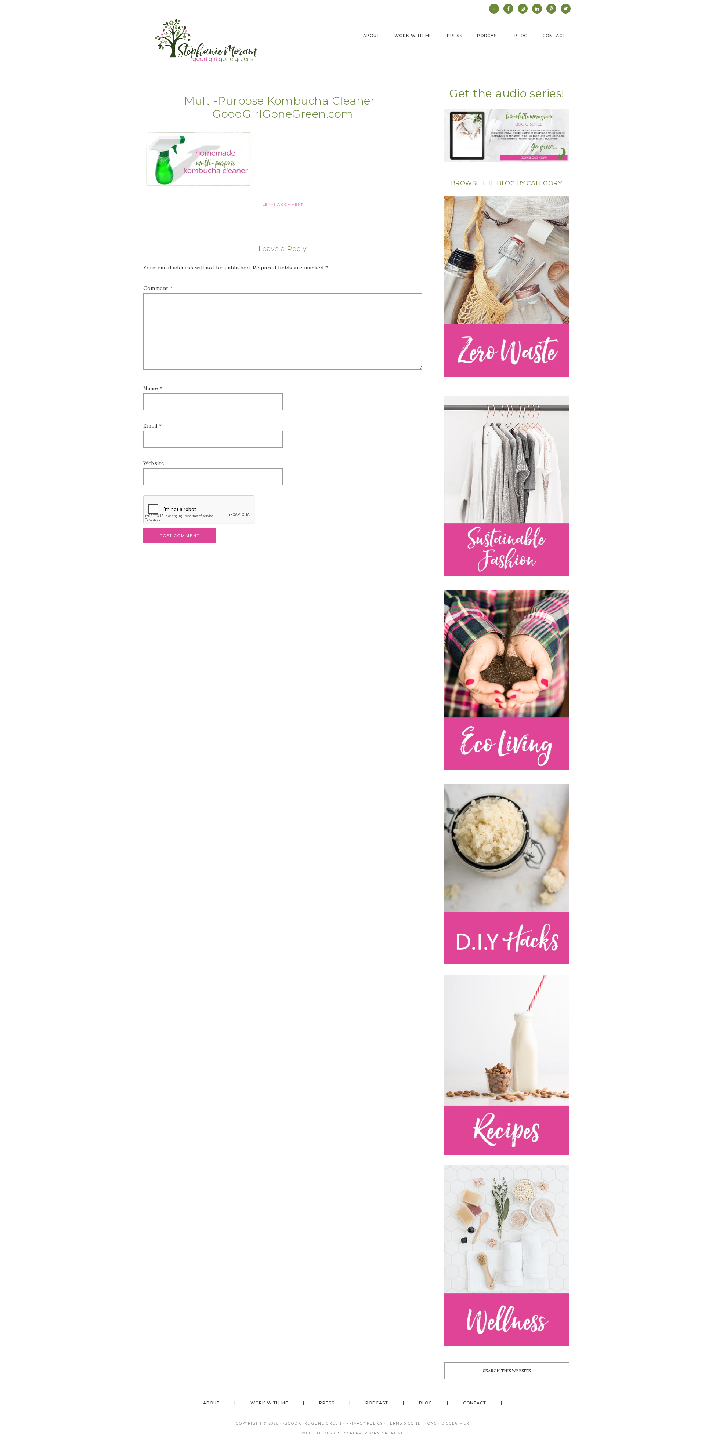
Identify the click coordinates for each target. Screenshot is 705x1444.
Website (153, 463)
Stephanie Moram (205, 40)
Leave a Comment (283, 204)
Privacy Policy (364, 1423)
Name (152, 388)
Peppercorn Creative (377, 1433)
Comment (158, 288)
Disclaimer (455, 1423)
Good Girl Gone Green (313, 1423)
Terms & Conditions (412, 1423)
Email (152, 425)
